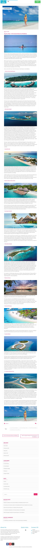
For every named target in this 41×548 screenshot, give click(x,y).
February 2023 (6, 448)
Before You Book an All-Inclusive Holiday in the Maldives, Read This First (16, 502)
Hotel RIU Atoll (7, 148)
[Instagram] (13, 544)
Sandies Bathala (7, 333)
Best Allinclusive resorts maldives (15, 429)
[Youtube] (10, 544)
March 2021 (6, 453)
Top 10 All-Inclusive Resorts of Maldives (11, 435)
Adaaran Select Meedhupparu (10, 71)
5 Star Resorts (6, 466)
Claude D (6, 423)
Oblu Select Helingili (8, 243)
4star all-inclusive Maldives (14, 427)
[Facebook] (7, 544)
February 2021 (6, 455)
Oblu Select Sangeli (8, 109)
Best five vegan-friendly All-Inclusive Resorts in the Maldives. (30, 436)
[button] (20, 1)
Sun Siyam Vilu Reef (8, 211)
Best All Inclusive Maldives (33, 427)
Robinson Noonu (7, 277)
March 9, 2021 (6, 31)
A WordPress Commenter (8, 520)
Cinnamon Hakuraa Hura (9, 371)
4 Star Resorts (6, 463)
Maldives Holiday (7, 468)
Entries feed (6, 483)
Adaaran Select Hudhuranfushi (10, 180)
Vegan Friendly (6, 473)
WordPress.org (6, 488)
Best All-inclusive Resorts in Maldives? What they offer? (13, 507)
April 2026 (6, 445)
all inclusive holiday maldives (24, 427)
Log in (5, 481)
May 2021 (5, 450)
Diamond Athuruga (8, 305)
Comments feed (6, 486)
